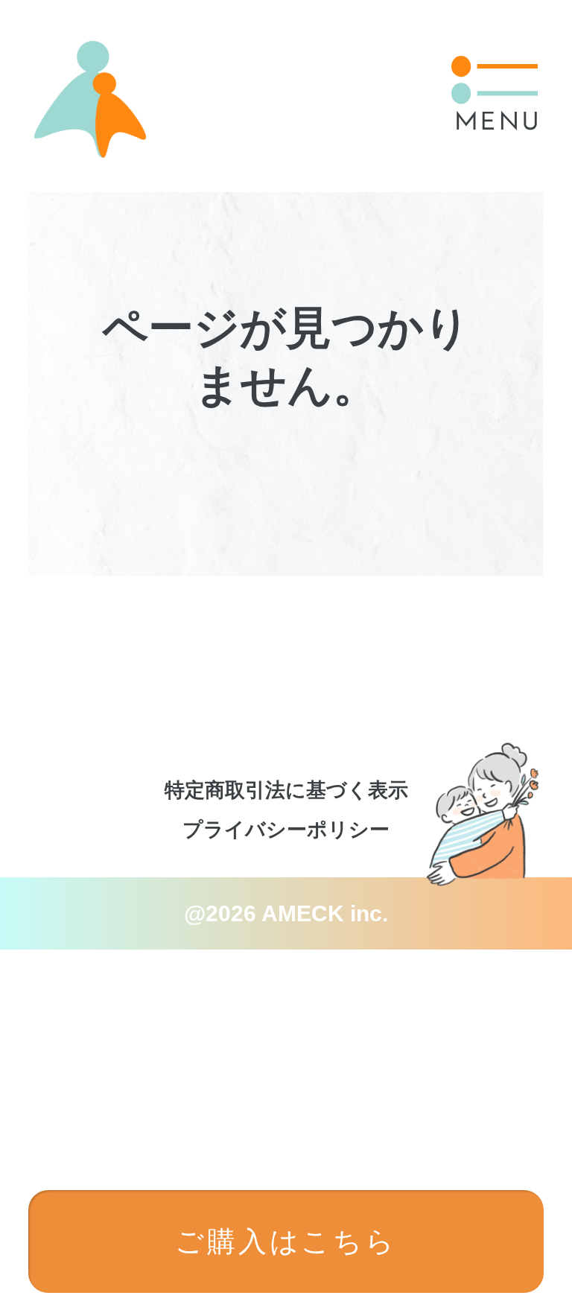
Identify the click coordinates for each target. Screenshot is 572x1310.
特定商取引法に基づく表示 (286, 790)
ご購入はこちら (286, 1241)
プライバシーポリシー (286, 829)
